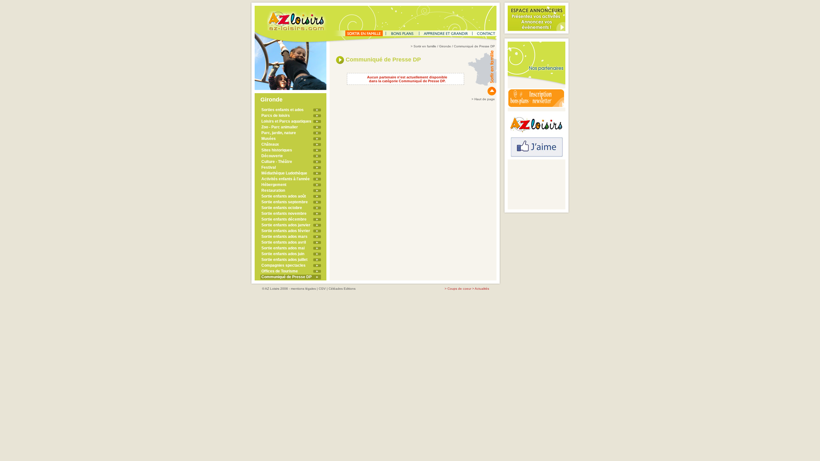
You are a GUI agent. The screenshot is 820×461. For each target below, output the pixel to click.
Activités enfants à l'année (285, 179)
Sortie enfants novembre (284, 213)
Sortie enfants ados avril (283, 242)
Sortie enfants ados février (285, 231)
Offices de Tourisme (279, 271)
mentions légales (303, 288)
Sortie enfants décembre (284, 219)
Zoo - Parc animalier (279, 127)
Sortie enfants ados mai (283, 248)
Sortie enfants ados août (283, 196)
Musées (268, 138)
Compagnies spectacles (283, 265)
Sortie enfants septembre (284, 202)
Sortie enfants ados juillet (284, 259)
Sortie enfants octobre (281, 208)
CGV (322, 288)
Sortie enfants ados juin (282, 254)
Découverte (272, 156)
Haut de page (484, 99)
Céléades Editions (342, 288)
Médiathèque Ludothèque (284, 173)
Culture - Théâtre (276, 161)
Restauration (273, 190)
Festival (268, 167)
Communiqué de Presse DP (286, 277)
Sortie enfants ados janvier (285, 225)
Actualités (482, 288)
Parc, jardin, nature (278, 133)
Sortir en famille (425, 46)
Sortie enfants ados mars (284, 236)
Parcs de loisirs (275, 115)
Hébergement (273, 184)
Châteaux (270, 144)
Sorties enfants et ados (282, 110)
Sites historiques (276, 150)
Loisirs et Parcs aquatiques (286, 121)
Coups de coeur (459, 288)
